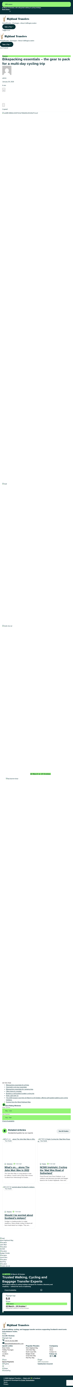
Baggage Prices (26, 348)
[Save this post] (3, 105)
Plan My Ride (9, 347)
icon (3, 1314)
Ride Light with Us (12, 1095)
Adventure (9, 1164)
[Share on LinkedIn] (2, 94)
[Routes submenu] (12, 23)
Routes (44, 1164)
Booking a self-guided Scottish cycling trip (20, 1093)
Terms (6, 1382)
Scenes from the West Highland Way (18, 1102)
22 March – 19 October (15, 1306)
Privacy (6, 1384)
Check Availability (8, 1121)
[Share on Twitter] (2, 98)
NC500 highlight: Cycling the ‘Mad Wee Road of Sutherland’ (53, 1170)
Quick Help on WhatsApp (32, 1290)
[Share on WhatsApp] (2, 101)
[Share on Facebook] (2, 96)
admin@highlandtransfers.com (14, 1343)
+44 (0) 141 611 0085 (11, 1341)
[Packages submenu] (20, 23)
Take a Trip (8, 27)
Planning (5, 56)
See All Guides (63, 1131)
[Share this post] (3, 90)
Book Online (6, 9)
